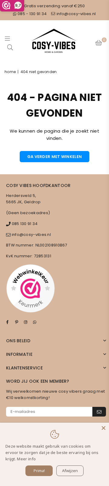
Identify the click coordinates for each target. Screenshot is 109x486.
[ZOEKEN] (10, 47)
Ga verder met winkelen (54, 156)
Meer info (26, 459)
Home (10, 71)
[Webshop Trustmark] (30, 289)
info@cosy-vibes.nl (76, 14)
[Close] (104, 428)
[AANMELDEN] (99, 412)
